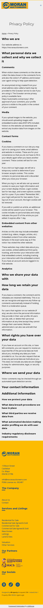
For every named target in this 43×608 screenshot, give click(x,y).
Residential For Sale (10, 520)
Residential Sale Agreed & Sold (15, 523)
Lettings (5, 534)
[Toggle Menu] (41, 5)
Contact (5, 502)
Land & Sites (7, 536)
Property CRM (6, 595)
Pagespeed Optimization (17, 606)
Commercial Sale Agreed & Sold (15, 528)
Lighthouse (30, 606)
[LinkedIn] (4, 584)
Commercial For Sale (10, 526)
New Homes (7, 531)
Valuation (6, 542)
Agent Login (20, 595)
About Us (6, 500)
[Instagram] (18, 584)
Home (4, 33)
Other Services (8, 545)
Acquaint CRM (23, 592)
